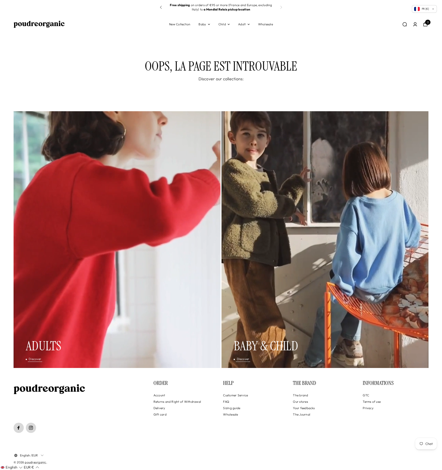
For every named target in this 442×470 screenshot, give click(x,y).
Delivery (159, 408)
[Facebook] (19, 428)
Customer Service (235, 395)
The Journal (301, 414)
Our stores (300, 402)
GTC (366, 395)
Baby (202, 24)
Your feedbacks (304, 408)
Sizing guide (231, 408)
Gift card (160, 414)
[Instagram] (31, 428)
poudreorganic (35, 462)
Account (159, 395)
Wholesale (265, 24)
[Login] (415, 24)
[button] (281, 7)
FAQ (226, 402)
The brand (300, 395)
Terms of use (372, 402)
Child (222, 24)
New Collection (179, 24)
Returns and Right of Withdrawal (177, 402)
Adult (242, 24)
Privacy (368, 408)
